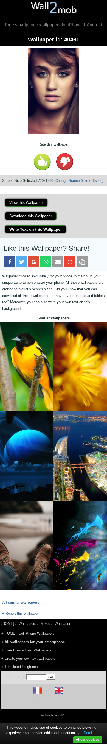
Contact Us (88, 702)
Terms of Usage (21, 702)
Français (48, 693)
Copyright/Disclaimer (46, 702)
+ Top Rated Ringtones (19, 667)
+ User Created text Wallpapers (26, 650)
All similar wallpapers (20, 602)
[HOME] (7, 624)
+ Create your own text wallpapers (28, 658)
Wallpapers (27, 624)
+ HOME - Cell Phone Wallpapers (28, 633)
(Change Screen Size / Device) (78, 181)
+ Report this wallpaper (20, 613)
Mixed (45, 624)
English (68, 693)
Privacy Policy (70, 702)
